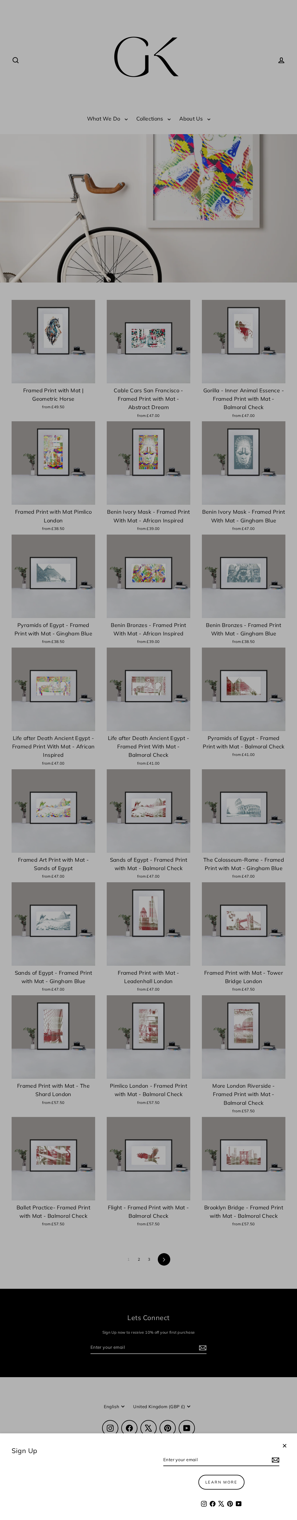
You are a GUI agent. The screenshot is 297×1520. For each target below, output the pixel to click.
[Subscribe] (274, 1460)
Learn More (221, 1482)
